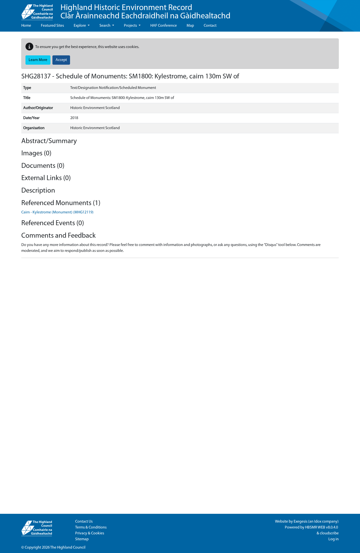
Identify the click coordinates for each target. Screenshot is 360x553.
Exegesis (300, 522)
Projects (131, 26)
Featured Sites (52, 26)
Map (190, 26)
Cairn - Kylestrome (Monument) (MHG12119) (57, 212)
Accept (61, 60)
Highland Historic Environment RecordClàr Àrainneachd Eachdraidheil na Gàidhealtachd (145, 12)
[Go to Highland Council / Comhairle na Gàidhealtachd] (37, 10)
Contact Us (84, 522)
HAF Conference (163, 26)
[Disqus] (180, 323)
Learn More (38, 60)
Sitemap (82, 539)
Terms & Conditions (91, 527)
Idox (317, 522)
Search (105, 26)
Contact (210, 26)
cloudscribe (329, 533)
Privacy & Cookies (89, 533)
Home (26, 26)
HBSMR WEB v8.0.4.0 (322, 527)
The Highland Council (67, 548)
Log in (333, 539)
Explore (80, 26)
